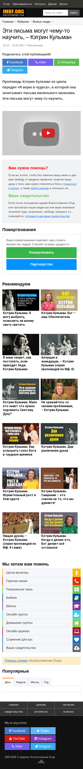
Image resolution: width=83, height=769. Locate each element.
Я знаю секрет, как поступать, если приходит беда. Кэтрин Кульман (17, 363)
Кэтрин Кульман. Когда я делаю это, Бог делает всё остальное (56, 541)
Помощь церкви (16, 660)
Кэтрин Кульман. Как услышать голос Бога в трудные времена (19, 450)
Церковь (41, 705)
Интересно (41, 712)
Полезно (68, 712)
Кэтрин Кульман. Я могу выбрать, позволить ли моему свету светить (18, 318)
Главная (13, 705)
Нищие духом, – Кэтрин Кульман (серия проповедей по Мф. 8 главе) (19, 541)
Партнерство (41, 264)
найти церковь (40, 188)
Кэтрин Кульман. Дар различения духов (57, 448)
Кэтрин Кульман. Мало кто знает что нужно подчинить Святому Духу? (20, 408)
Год (46, 682)
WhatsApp (67, 62)
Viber (42, 62)
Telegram (16, 70)
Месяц (35, 682)
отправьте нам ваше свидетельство (47, 216)
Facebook (15, 62)
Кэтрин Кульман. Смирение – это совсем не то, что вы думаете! (57, 497)
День (8, 682)
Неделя (21, 682)
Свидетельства (13, 712)
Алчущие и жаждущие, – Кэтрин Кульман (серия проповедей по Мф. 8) (57, 363)
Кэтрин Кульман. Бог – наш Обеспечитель (58, 315)
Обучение (68, 705)
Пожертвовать (41, 252)
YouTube (18, 738)
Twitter (44, 730)
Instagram (44, 738)
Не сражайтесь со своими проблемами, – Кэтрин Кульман (57, 406)
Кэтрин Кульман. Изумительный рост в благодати (19, 495)
